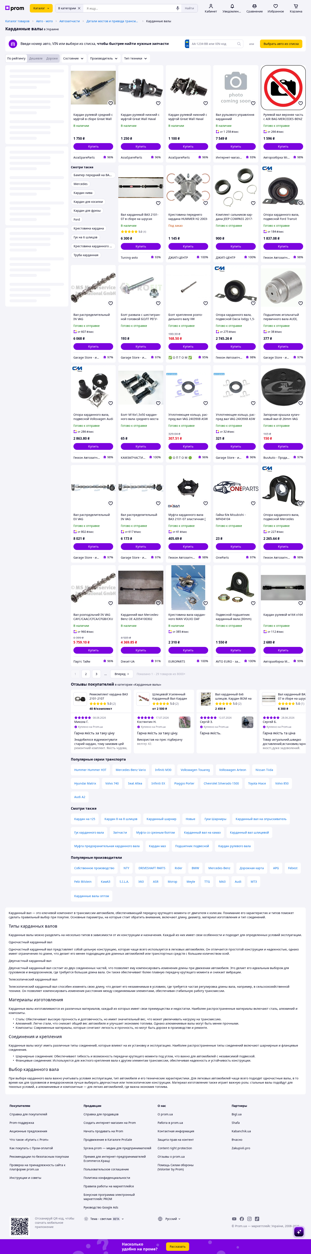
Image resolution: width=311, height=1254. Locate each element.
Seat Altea (135, 783)
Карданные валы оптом (91, 896)
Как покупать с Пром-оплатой (31, 1148)
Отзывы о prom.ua (171, 1157)
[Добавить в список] (110, 103)
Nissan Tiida (264, 770)
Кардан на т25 (84, 819)
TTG (207, 882)
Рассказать (178, 1246)
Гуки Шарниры (215, 819)
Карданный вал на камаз (202, 832)
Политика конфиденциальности (107, 1178)
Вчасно (237, 1140)
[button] (93, 146)
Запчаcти (120, 832)
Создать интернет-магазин (103, 1123)
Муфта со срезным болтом (155, 832)
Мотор (172, 882)
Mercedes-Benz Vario (131, 770)
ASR (155, 882)
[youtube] (234, 1218)
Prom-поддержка (22, 1123)
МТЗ (254, 882)
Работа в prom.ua (170, 1123)
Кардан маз (157, 846)
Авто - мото (44, 21)
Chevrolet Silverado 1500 (221, 783)
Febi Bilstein (83, 882)
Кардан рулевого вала (234, 846)
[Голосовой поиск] (177, 8)
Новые (190, 819)
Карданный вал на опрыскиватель (261, 819)
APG (276, 868)
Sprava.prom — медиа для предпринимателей (117, 1148)
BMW (195, 868)
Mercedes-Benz (219, 868)
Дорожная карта (252, 868)
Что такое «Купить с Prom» (29, 1140)
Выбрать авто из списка (281, 44)
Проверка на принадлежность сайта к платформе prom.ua (37, 1167)
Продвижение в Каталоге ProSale (108, 1140)
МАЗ (222, 882)
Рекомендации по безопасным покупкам (39, 1157)
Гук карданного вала (89, 832)
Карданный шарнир (161, 819)
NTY (126, 868)
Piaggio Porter (184, 783)
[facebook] (241, 1218)
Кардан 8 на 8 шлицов (121, 819)
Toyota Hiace (257, 783)
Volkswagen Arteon (232, 770)
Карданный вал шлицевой (249, 832)
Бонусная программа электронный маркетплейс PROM (109, 1197)
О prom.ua (165, 1114)
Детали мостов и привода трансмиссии (113, 21)
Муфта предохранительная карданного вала (107, 846)
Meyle (191, 882)
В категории (67, 8)
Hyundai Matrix (85, 783)
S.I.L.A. (124, 882)
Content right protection (175, 1148)
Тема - (100, 1219)
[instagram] (249, 1218)
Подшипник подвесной (192, 846)
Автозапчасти (69, 21)
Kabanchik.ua (241, 1131)
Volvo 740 (112, 783)
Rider (178, 868)
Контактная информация (176, 1131)
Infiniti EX (158, 783)
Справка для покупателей (28, 1114)
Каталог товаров (17, 21)
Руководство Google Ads (101, 1207)
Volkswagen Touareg (195, 770)
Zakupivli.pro (241, 1148)
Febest (292, 868)
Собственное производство (94, 868)
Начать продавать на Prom (103, 1131)
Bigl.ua (237, 1114)
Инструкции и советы (25, 1178)
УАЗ (141, 882)
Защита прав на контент (176, 1140)
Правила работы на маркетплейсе (109, 1186)
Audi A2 (79, 797)
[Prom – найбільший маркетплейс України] (14, 8)
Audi (238, 882)
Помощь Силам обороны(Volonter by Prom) (176, 1167)
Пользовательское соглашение (106, 1169)
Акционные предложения (28, 1131)
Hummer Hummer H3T (90, 770)
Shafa (236, 1123)
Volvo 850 (282, 783)
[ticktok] (257, 1218)
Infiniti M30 (163, 770)
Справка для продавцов (101, 1114)
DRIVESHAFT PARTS (152, 868)
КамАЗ (105, 882)
